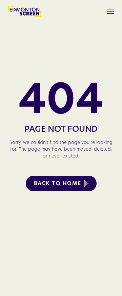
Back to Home (57, 183)
